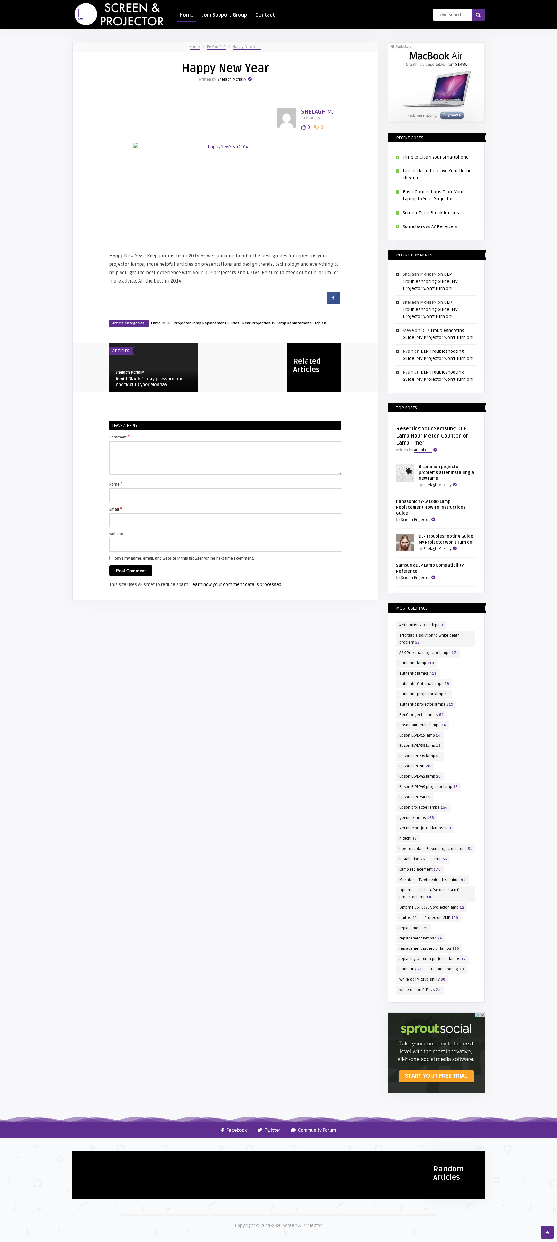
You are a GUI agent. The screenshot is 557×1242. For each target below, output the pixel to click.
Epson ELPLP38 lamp (420, 745)
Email (115, 509)
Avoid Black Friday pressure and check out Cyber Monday (150, 382)
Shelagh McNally (231, 79)
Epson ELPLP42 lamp (420, 776)
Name (115, 484)
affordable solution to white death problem (429, 639)
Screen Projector (415, 520)
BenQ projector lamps (421, 714)
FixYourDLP (216, 46)
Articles (120, 350)
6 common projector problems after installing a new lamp (446, 472)
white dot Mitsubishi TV (422, 979)
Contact (265, 15)
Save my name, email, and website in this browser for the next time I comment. (184, 558)
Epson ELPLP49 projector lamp (428, 787)
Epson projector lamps (423, 807)
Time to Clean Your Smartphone (436, 157)
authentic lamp (416, 663)
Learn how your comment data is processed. (236, 584)
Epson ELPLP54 (414, 797)
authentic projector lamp (424, 694)
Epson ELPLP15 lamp (420, 735)
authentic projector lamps (426, 704)
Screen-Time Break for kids (431, 213)
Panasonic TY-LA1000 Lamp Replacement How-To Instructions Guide (430, 507)
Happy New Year (247, 46)
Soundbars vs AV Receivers (430, 226)
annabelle (423, 450)
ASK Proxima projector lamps (427, 652)
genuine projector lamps (425, 828)
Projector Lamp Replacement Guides (206, 323)
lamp (440, 859)
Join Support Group (224, 15)
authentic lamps (417, 673)
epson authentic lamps (422, 725)
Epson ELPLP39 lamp (420, 756)
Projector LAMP (441, 917)
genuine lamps (416, 817)
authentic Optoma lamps (424, 683)
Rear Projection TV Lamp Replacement (276, 323)
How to (82, 1158)
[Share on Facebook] (333, 302)
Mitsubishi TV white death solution (432, 879)
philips (408, 917)
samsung (410, 969)
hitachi (408, 838)
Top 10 (320, 323)
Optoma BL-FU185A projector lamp (431, 907)
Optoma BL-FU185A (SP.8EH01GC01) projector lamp (429, 894)
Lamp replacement (420, 869)
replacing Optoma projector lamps (432, 959)
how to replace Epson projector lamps (435, 848)
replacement (413, 928)
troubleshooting (447, 969)
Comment (119, 437)
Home (186, 15)
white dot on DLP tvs (419, 989)
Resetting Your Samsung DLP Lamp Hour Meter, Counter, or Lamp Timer (432, 436)
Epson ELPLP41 (414, 766)
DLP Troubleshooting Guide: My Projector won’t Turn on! (430, 281)
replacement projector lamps (429, 948)
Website (116, 534)
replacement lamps (420, 938)
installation (412, 859)
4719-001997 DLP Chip (421, 625)
